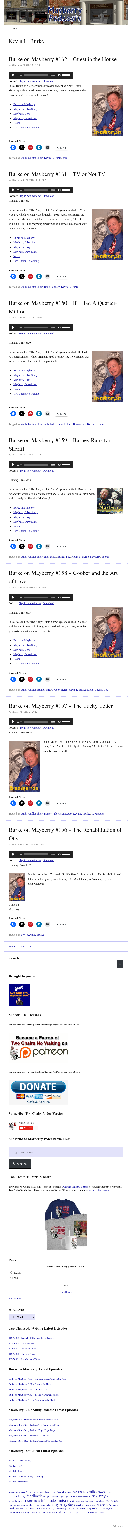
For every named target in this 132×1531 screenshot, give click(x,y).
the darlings (24, 1512)
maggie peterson (17, 1504)
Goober (55, 689)
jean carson (89, 1501)
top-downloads (50, 1512)
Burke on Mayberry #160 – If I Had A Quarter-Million (34, 1394)
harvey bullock (84, 1496)
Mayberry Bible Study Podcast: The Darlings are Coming (35, 1424)
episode (14, 1496)
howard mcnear (113, 1496)
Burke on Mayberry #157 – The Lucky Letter (61, 705)
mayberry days (63, 1504)
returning (61, 1508)
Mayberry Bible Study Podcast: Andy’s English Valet (33, 1419)
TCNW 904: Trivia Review (21, 1343)
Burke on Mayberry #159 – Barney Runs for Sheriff (32, 1400)
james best (80, 1501)
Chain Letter (65, 813)
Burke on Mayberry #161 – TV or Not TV (57, 173)
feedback (34, 1495)
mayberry (95, 556)
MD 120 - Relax (16, 1471)
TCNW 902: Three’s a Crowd (22, 1353)
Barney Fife (79, 424)
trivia (61, 1512)
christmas (66, 1491)
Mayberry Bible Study (25, 109)
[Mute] (59, 75)
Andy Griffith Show (32, 157)
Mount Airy (104, 1504)
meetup (79, 1504)
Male (16, 1278)
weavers (93, 1512)
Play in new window (30, 81)
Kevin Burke (100, 1501)
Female (17, 1272)
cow (23, 934)
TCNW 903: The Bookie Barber (23, 1348)
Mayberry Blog (21, 113)
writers (102, 1512)
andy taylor (50, 424)
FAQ (23, 1497)
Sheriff (105, 556)
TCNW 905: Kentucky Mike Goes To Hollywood (31, 1337)
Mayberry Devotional (25, 118)
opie (65, 157)
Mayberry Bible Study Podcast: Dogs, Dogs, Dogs (32, 1430)
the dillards (36, 1512)
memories (90, 1504)
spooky (102, 1508)
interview (67, 1500)
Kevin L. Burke (52, 157)
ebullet (92, 1491)
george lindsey (68, 1496)
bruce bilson (56, 1492)
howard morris (15, 1500)
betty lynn (45, 1491)
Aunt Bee (25, 1492)
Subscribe (20, 1163)
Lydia (90, 689)
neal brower (16, 1508)
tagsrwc (110, 1508)
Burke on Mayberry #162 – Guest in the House (63, 59)
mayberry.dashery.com (99, 1190)
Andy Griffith (28, 689)
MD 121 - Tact (15, 1465)
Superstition (97, 813)
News (16, 122)
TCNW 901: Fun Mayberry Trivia (24, 1359)
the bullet (13, 1512)
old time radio (44, 1508)
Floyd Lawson (51, 1496)
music (115, 1504)
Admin (118, 1526)
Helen (64, 689)
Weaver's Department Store (75, 1186)
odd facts (30, 1508)
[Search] (120, 964)
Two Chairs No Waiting (26, 127)
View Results (66, 1291)
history (99, 1495)
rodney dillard (72, 1509)
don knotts (79, 1491)
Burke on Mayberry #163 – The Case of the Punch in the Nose (37, 1378)
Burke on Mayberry (24, 104)
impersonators (32, 1500)
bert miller (34, 1492)
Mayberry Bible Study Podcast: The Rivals (29, 1435)
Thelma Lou (101, 689)
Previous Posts (20, 946)
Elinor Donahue (104, 1492)
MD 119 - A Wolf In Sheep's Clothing (26, 1476)
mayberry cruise (44, 1505)
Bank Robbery (52, 286)
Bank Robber (64, 424)
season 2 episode (88, 1508)
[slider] (67, 75)
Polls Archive (15, 1298)
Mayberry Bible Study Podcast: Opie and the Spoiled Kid (35, 1440)
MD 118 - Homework (18, 1481)
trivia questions (77, 1512)
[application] (41, 75)
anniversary (14, 1491)
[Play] (13, 75)
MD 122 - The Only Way (20, 1460)
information (49, 1500)
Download (48, 81)
